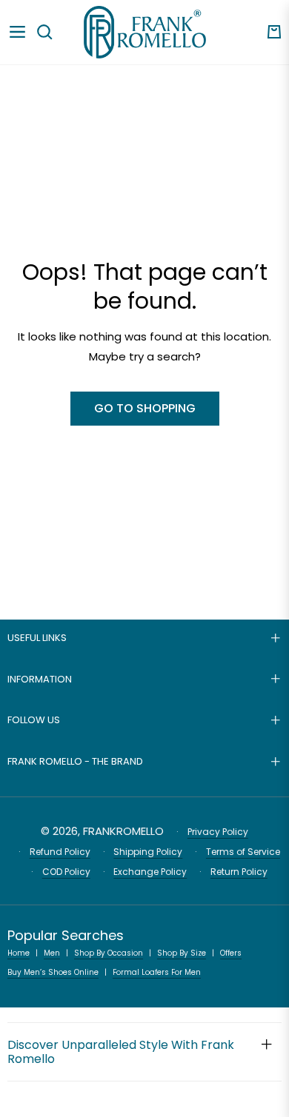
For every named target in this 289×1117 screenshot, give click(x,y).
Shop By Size (181, 953)
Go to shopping (145, 408)
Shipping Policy (147, 851)
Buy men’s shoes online (53, 972)
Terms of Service (243, 851)
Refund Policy (60, 851)
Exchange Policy (150, 871)
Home (18, 953)
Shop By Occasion (108, 953)
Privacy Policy (217, 831)
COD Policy (66, 871)
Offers (231, 953)
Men (52, 953)
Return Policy (239, 871)
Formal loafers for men (157, 972)
